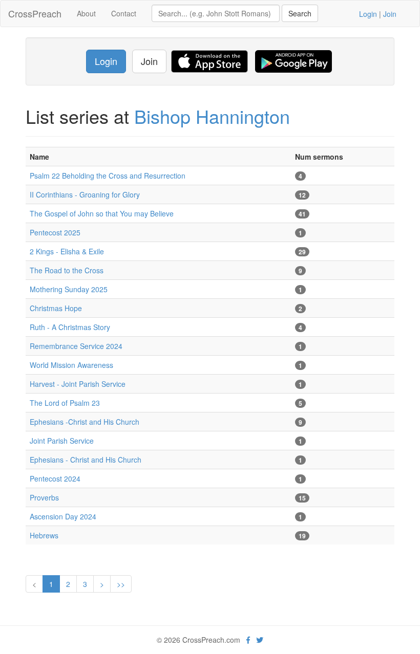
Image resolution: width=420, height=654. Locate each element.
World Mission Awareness (71, 365)
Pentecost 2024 (55, 478)
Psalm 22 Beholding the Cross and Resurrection (107, 175)
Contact (123, 13)
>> (121, 584)
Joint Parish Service (62, 440)
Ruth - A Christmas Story (70, 327)
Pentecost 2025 (55, 232)
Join (389, 14)
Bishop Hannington (212, 116)
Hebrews (44, 535)
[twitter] (259, 640)
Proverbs (44, 497)
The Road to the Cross (66, 270)
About (86, 13)
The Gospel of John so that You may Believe (102, 213)
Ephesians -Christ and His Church (84, 422)
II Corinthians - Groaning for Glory (85, 194)
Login (368, 14)
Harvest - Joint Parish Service (77, 384)
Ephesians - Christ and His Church (85, 459)
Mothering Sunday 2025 (69, 289)
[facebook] (248, 640)
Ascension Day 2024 (63, 516)
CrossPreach (34, 13)
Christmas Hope (56, 308)
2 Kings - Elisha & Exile (67, 251)
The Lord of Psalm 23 (65, 403)
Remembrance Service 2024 (76, 346)
